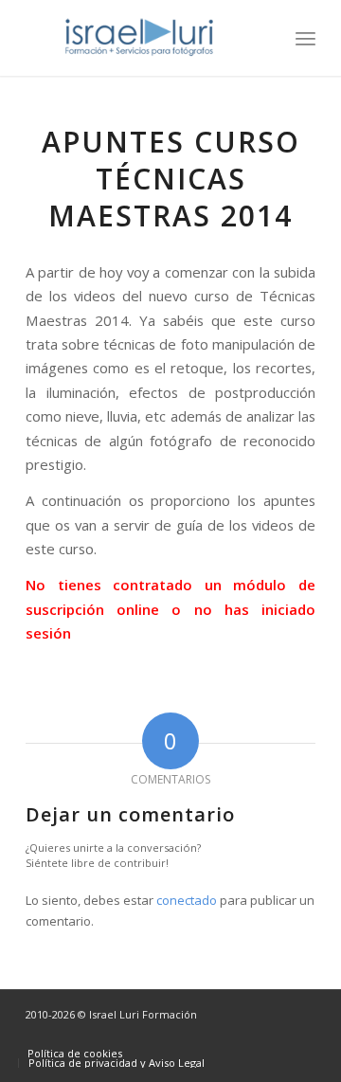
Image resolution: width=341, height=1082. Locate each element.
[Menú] (305, 38)
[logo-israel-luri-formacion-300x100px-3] (142, 38)
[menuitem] (305, 38)
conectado (186, 900)
